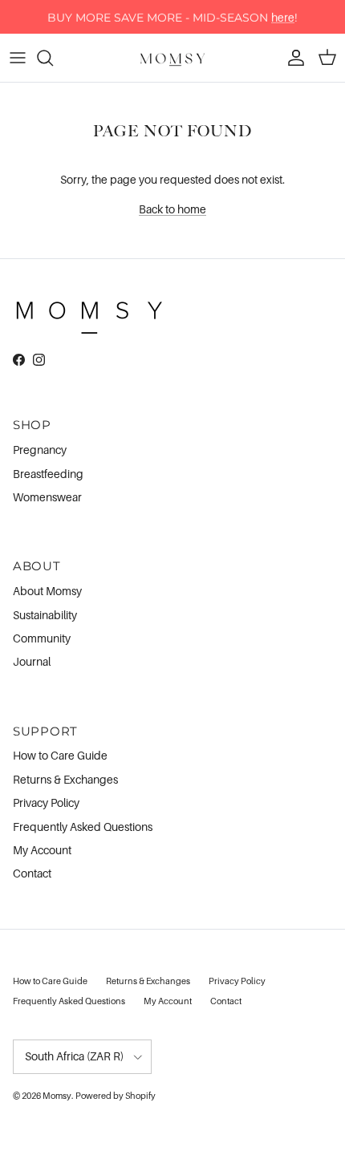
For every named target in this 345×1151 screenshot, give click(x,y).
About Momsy (47, 591)
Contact (32, 873)
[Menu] (17, 57)
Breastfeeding (48, 473)
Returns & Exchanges (65, 779)
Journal (32, 661)
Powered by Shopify (115, 1095)
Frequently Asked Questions (82, 826)
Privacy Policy (46, 802)
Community (42, 638)
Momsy (57, 1095)
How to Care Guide (60, 755)
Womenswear (47, 497)
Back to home (172, 209)
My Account (42, 850)
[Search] (53, 57)
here (282, 16)
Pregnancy (40, 449)
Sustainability (45, 615)
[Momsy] (172, 58)
